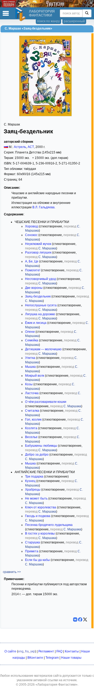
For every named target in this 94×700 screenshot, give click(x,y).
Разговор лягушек (38, 252)
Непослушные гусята (41, 305)
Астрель (20, 147)
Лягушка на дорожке (40, 314)
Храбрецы (32, 489)
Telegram (52, 657)
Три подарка (34, 476)
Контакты (72, 651)
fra (27, 651)
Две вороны (34, 288)
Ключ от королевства (40, 507)
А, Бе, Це (31, 261)
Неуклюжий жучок (38, 244)
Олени (30, 332)
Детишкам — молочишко (43, 349)
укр (32, 651)
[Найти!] (86, 13)
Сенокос (31, 235)
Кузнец (30, 481)
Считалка (32, 410)
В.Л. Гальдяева (43, 207)
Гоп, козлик (33, 419)
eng (21, 651)
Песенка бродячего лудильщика (49, 525)
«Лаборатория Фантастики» (57, 684)
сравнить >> (12, 572)
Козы (29, 384)
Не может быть (36, 498)
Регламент (46, 651)
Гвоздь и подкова (37, 516)
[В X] (85, 619)
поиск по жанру (48, 21)
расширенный (74, 21)
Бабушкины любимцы (41, 445)
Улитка (30, 358)
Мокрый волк (34, 375)
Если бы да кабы (37, 560)
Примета (31, 551)
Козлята (31, 428)
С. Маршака (47, 248)
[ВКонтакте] (75, 619)
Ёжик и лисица (35, 323)
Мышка (30, 367)
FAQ (59, 651)
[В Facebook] (80, 619)
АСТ (31, 147)
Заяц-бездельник (38, 296)
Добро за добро (37, 454)
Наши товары (71, 657)
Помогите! (32, 270)
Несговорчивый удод (40, 279)
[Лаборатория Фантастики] (21, 14)
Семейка (31, 340)
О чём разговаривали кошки (45, 402)
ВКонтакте (35, 657)
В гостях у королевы (40, 533)
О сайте (10, 651)
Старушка (32, 542)
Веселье (31, 437)
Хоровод (31, 226)
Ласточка (32, 393)
